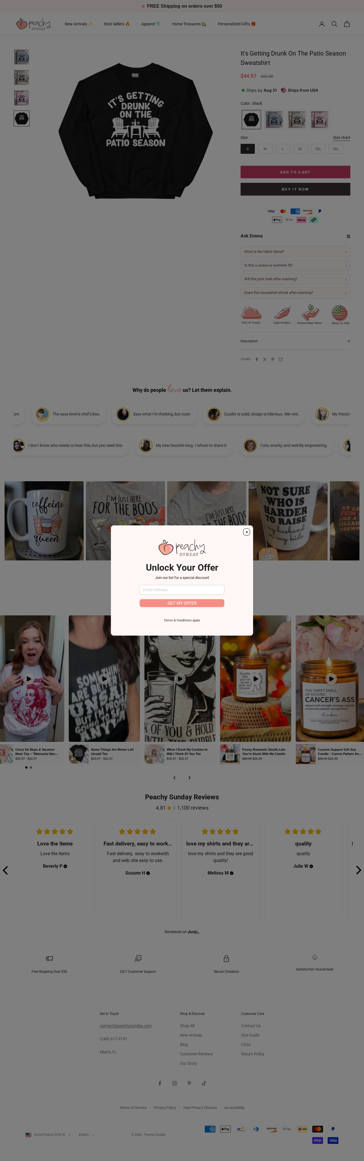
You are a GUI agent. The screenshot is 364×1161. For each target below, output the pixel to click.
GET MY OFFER (182, 603)
